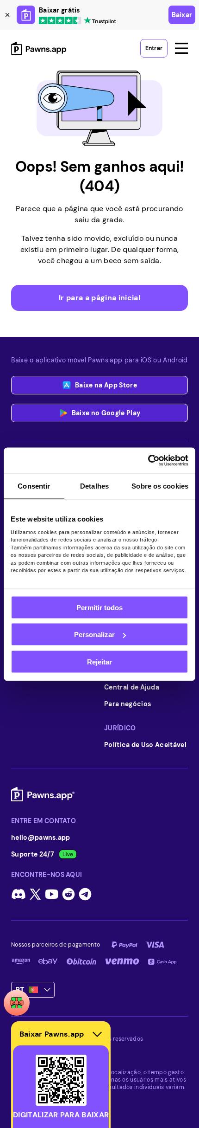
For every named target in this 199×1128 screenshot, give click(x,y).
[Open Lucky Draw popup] (17, 1003)
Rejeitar (99, 661)
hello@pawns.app (40, 837)
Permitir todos (99, 607)
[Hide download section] (97, 1034)
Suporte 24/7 (32, 854)
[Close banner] (7, 15)
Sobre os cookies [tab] (159, 486)
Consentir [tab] (34, 486)
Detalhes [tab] (94, 486)
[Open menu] (181, 48)
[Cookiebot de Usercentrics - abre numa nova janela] (147, 460)
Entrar (153, 48)
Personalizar (94, 634)
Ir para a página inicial (99, 298)
